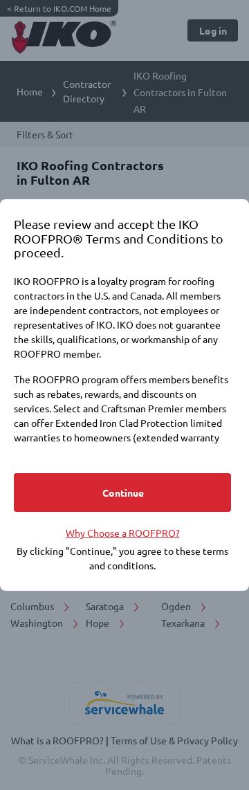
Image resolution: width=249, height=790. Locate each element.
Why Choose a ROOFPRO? (123, 532)
